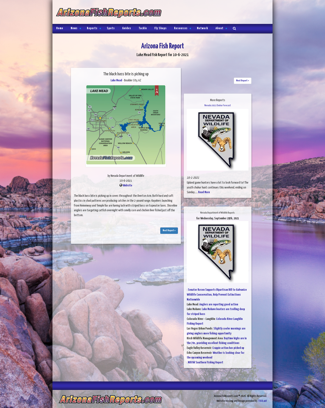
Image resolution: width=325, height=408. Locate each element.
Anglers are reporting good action (218, 304)
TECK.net (262, 401)
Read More (204, 192)
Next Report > (169, 230)
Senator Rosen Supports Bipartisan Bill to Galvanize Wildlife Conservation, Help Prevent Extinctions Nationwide (217, 294)
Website (127, 185)
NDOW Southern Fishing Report (205, 362)
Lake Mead (116, 80)
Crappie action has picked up (228, 348)
